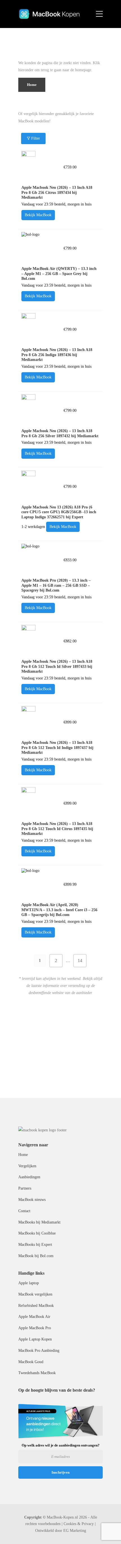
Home (23, 1155)
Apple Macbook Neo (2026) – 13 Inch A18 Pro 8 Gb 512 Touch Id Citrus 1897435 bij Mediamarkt (57, 829)
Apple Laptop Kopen (35, 1339)
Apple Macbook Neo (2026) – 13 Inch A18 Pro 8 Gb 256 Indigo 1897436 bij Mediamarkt (56, 355)
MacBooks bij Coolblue (37, 1233)
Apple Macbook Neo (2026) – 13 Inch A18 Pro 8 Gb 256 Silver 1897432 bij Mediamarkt (59, 433)
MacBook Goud (30, 1362)
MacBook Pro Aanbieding (38, 1350)
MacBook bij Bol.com (35, 1256)
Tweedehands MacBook (37, 1373)
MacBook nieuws (32, 1199)
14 (80, 960)
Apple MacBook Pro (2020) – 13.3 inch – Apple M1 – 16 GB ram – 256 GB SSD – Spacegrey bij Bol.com (56, 585)
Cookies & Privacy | (80, 1524)
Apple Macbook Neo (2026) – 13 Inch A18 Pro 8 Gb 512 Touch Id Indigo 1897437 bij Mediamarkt (57, 747)
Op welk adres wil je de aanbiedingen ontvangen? (61, 1445)
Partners (24, 1188)
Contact (24, 1211)
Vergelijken (27, 1166)
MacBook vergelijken (35, 1294)
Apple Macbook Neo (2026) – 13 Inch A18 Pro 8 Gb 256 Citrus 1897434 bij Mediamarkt (56, 192)
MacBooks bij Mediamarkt (39, 1222)
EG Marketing (74, 1530)
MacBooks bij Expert (35, 1244)
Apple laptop (28, 1283)
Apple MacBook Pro (34, 1328)
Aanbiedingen (29, 1177)
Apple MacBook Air (34, 1317)
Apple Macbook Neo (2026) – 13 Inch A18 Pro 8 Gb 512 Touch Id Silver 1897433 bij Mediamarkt (56, 666)
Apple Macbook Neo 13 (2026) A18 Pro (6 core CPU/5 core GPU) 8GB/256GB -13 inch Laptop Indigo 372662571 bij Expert (58, 512)
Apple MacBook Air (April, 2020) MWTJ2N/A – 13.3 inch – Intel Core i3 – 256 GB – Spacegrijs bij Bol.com (59, 910)
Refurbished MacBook (36, 1305)
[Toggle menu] (99, 14)
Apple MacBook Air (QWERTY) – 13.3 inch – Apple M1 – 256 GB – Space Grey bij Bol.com (59, 274)
